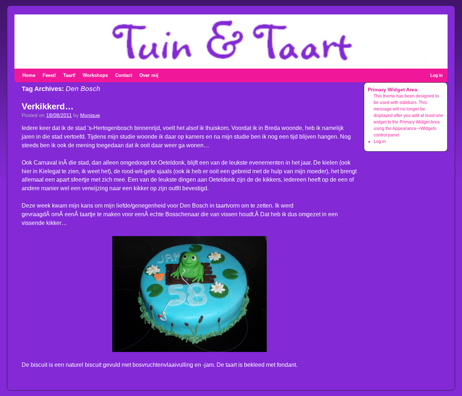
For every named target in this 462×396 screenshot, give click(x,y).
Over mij (148, 75)
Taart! (69, 75)
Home (28, 75)
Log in (436, 75)
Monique (90, 115)
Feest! (49, 75)
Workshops (95, 75)
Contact (123, 75)
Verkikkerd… (48, 106)
